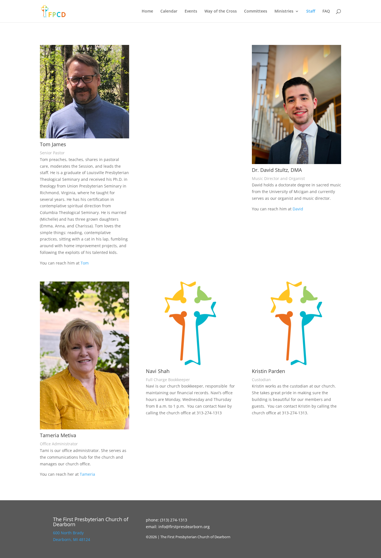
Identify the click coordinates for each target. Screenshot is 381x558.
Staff (310, 11)
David (298, 208)
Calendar (168, 11)
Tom (85, 263)
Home (147, 11)
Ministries (283, 11)
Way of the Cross (220, 11)
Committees (255, 11)
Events (191, 11)
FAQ (326, 11)
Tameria (88, 474)
